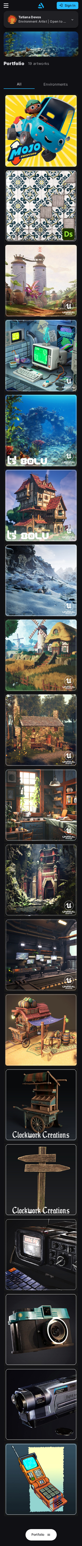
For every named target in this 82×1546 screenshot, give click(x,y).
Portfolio (38, 1534)
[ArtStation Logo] (41, 5)
